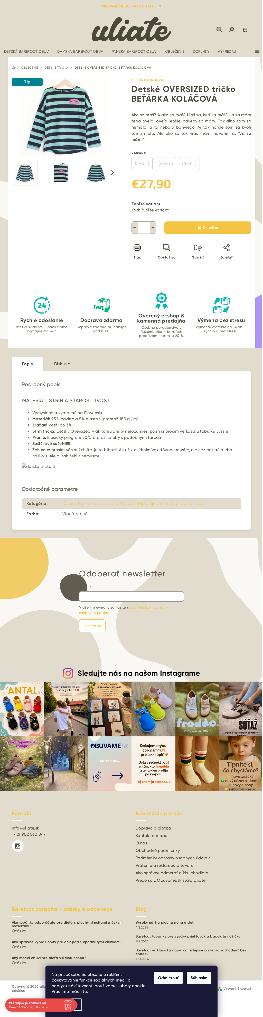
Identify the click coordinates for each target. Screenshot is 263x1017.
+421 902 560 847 (28, 834)
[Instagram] (18, 846)
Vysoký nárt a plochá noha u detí (165, 922)
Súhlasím (197, 977)
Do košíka (210, 228)
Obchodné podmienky (158, 850)
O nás (141, 843)
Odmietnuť (166, 977)
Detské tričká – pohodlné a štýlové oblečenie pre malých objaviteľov (133, 503)
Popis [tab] (27, 363)
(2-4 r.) (142, 163)
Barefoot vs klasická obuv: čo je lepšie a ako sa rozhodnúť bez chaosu (191, 952)
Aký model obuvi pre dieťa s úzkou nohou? (49, 958)
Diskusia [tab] (62, 363)
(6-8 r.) (189, 163)
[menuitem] (26, 51)
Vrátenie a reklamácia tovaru (164, 865)
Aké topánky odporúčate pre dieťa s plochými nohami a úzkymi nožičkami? (68, 924)
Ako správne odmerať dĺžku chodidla (172, 872)
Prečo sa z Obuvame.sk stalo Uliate (171, 880)
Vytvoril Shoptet (237, 988)
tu (83, 991)
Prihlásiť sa (92, 626)
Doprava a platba (153, 828)
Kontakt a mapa (152, 835)
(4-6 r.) (165, 163)
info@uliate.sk (25, 828)
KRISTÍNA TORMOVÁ (147, 80)
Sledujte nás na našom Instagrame (139, 673)
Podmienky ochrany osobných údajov (173, 857)
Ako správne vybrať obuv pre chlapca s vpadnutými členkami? (67, 942)
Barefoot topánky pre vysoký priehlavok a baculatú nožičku (188, 936)
